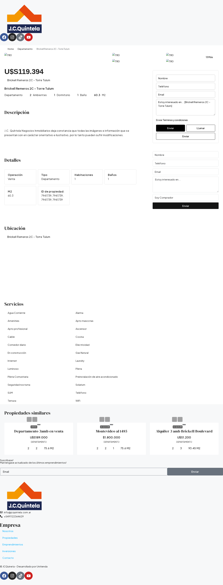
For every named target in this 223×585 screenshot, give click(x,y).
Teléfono (81, 392)
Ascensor (81, 328)
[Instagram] (12, 37)
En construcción (17, 352)
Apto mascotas (84, 320)
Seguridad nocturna (19, 384)
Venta (34, 427)
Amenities (13, 320)
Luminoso (13, 368)
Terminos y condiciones (175, 119)
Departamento (25, 49)
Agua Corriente (16, 312)
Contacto (8, 557)
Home (11, 49)
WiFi (78, 400)
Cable (11, 336)
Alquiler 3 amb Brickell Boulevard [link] (184, 431)
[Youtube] (28, 37)
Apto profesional (17, 328)
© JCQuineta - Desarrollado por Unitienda (24, 566)
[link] (38, 424)
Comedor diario (17, 344)
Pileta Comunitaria (18, 376)
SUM (10, 392)
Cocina (80, 336)
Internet (12, 360)
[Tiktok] (20, 37)
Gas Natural (82, 352)
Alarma (79, 312)
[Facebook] (4, 37)
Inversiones (9, 551)
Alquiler (105, 427)
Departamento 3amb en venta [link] (38, 431)
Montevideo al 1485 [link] (111, 431)
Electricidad (82, 344)
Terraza (12, 400)
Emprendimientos (12, 544)
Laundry (80, 360)
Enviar (185, 136)
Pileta (79, 368)
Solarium (80, 384)
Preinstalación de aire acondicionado (97, 376)
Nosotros (7, 531)
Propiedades (10, 537)
